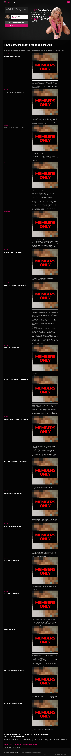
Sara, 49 (6, 89)
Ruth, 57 (6, 558)
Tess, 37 (6, 490)
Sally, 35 (6, 701)
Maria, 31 (6, 668)
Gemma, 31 (7, 125)
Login (68, 2)
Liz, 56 (5, 626)
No (19, 747)
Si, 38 (5, 162)
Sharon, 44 (6, 459)
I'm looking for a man (16, 25)
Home (5, 41)
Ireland (39, 752)
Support (58, 754)
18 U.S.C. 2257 (49, 754)
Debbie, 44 (7, 211)
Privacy (54, 754)
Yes (17, 747)
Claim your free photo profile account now (21, 744)
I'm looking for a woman (16, 22)
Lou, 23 (6, 345)
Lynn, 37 (6, 249)
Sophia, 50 (6, 416)
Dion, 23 (6, 591)
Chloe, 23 (6, 53)
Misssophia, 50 (7, 376)
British (10, 41)
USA (20, 752)
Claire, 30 (6, 282)
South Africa (31, 752)
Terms (44, 754)
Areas (65, 754)
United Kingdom (25, 752)
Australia (36, 752)
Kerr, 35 (6, 523)
